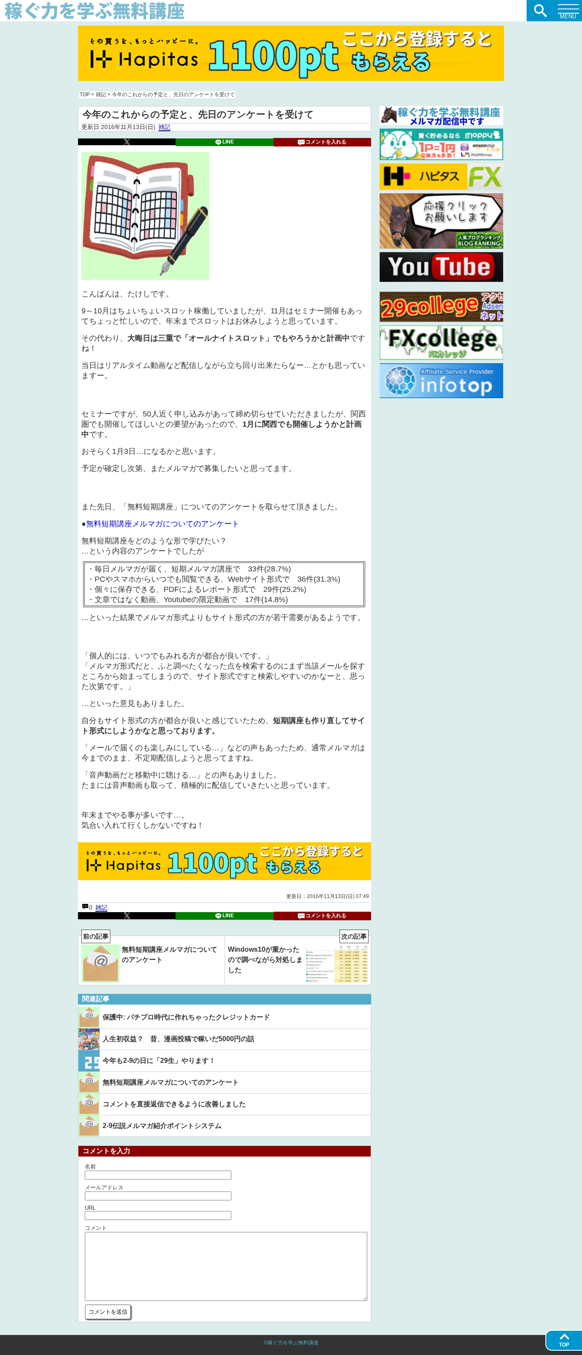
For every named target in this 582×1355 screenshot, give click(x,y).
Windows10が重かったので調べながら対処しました (297, 954)
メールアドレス (104, 1187)
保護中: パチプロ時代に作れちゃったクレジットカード (186, 1017)
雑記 (164, 126)
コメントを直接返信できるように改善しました (174, 1104)
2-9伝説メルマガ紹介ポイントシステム (162, 1125)
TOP (564, 1345)
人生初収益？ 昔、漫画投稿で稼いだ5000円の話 (178, 1038)
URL (90, 1208)
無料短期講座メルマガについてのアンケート (162, 524)
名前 (90, 1166)
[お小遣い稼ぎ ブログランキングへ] (441, 246)
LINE (228, 142)
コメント (96, 1228)
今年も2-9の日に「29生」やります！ (159, 1060)
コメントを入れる (325, 142)
